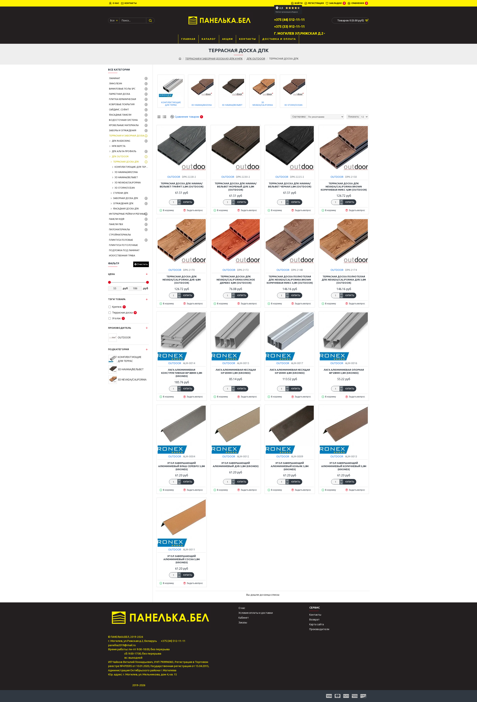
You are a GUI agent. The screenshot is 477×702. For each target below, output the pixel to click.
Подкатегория (118, 349)
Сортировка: (299, 116)
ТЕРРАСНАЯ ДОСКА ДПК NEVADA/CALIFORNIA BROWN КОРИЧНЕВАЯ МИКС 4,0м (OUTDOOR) (344, 186)
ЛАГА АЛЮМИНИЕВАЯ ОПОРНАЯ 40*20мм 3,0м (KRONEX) (344, 371)
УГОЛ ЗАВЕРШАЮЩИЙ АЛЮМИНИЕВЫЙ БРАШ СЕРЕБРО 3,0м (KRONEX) (181, 466)
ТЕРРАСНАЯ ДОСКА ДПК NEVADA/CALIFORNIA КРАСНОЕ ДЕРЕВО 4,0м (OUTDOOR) (236, 279)
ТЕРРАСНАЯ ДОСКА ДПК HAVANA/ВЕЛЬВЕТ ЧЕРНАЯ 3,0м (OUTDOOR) (289, 185)
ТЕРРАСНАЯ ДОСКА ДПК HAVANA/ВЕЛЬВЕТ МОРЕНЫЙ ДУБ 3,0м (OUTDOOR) (236, 186)
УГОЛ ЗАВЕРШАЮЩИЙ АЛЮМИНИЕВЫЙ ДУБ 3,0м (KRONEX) (236, 464)
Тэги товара (116, 299)
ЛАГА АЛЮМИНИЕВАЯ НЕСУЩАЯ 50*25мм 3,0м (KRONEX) (236, 371)
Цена (111, 274)
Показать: (353, 116)
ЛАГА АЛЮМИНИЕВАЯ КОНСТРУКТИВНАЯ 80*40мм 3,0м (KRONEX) (181, 372)
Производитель (119, 328)
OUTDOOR (173, 176)
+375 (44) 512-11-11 (173, 640)
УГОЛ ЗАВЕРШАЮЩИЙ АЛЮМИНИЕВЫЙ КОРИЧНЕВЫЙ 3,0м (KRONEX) (343, 466)
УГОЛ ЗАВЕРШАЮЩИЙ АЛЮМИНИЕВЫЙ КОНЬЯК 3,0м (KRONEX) (290, 466)
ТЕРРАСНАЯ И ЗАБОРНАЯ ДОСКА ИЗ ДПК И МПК (214, 58)
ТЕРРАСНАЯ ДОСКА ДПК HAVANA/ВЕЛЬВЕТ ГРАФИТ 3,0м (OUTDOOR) (181, 185)
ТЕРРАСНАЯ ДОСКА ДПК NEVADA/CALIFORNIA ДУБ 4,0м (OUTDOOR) (181, 279)
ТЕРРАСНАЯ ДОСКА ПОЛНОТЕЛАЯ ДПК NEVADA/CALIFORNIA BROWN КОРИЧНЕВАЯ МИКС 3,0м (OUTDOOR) (290, 279)
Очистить (142, 264)
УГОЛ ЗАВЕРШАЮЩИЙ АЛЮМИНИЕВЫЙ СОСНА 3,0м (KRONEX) (181, 559)
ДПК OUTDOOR (256, 58)
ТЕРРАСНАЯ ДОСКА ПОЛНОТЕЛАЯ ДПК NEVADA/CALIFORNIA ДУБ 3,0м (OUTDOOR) (344, 279)
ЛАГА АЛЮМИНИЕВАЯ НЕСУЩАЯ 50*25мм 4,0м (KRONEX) (290, 371)
